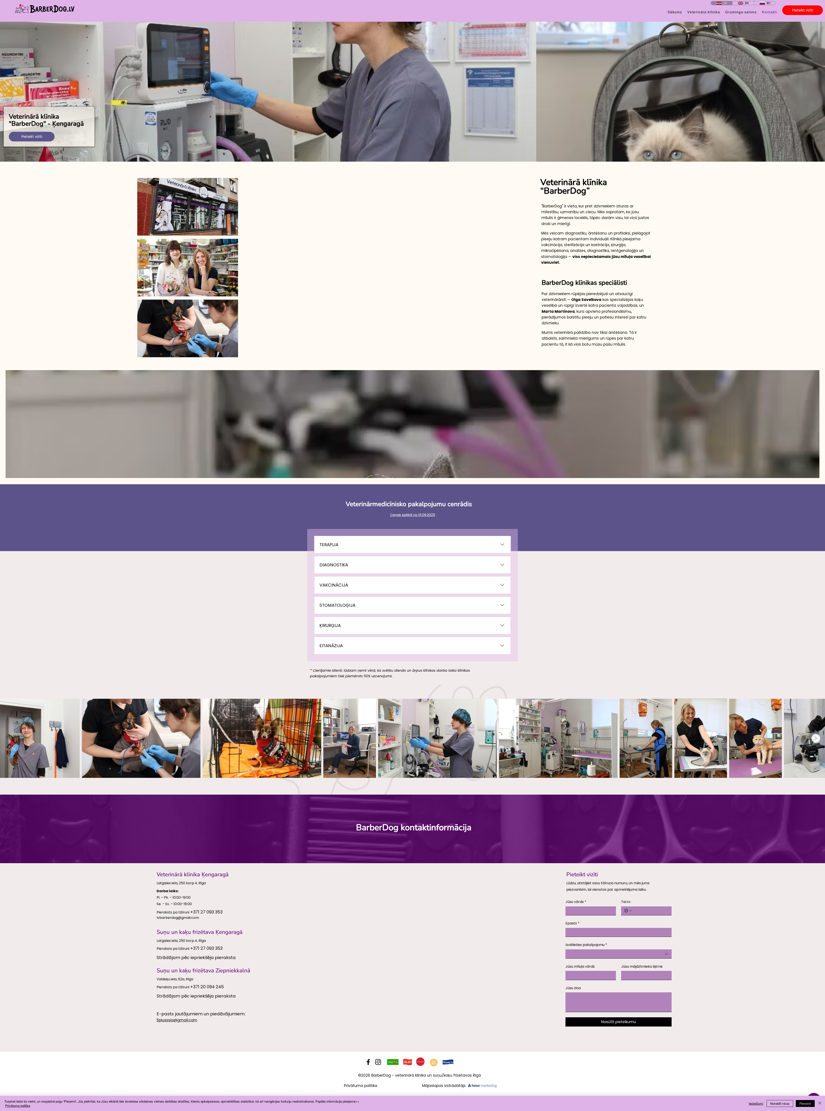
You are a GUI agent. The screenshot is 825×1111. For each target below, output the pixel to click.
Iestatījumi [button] (756, 1103)
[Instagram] (378, 1062)
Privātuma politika (360, 1085)
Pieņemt (805, 1103)
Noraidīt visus (780, 1103)
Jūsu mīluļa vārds (580, 966)
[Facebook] (368, 1062)
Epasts (572, 923)
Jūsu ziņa (573, 987)
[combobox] (618, 954)
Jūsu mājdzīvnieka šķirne (642, 966)
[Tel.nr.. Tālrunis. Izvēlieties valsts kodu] (628, 910)
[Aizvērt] (819, 1103)
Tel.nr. (626, 901)
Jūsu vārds (575, 901)
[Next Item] (815, 738)
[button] (187, 207)
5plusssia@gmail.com (177, 1020)
